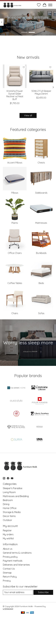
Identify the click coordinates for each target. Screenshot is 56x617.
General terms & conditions (17, 552)
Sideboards (41, 192)
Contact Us (9, 568)
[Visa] (27, 612)
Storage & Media (12, 512)
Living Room (9, 492)
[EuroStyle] (16, 401)
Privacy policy (10, 556)
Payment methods (12, 560)
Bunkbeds (41, 253)
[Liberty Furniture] (39, 414)
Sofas (41, 313)
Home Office (9, 508)
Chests (41, 162)
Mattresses (41, 222)
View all (28, 115)
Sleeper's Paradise (12, 488)
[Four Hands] (39, 401)
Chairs (14, 313)
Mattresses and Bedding (16, 496)
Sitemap (7, 572)
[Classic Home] (16, 388)
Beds (41, 283)
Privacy (7, 580)
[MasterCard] (23, 612)
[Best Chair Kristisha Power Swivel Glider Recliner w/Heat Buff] (15, 76)
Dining (6, 504)
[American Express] (32, 612)
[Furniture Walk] (12, 5)
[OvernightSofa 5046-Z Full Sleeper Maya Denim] (41, 76)
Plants (14, 222)
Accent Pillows (14, 162)
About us (7, 548)
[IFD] (16, 414)
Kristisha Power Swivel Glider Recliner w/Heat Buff (14, 95)
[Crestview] (39, 388)
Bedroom (8, 500)
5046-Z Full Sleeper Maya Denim (41, 92)
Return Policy (10, 576)
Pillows (14, 192)
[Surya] (16, 439)
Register (7, 530)
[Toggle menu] (50, 5)
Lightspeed (8, 608)
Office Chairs (15, 253)
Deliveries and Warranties (16, 564)
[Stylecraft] (39, 427)
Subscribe (43, 592)
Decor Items (9, 516)
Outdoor (7, 520)
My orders (8, 534)
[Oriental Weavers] (16, 427)
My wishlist (8, 538)
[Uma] (39, 439)
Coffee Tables (14, 283)
